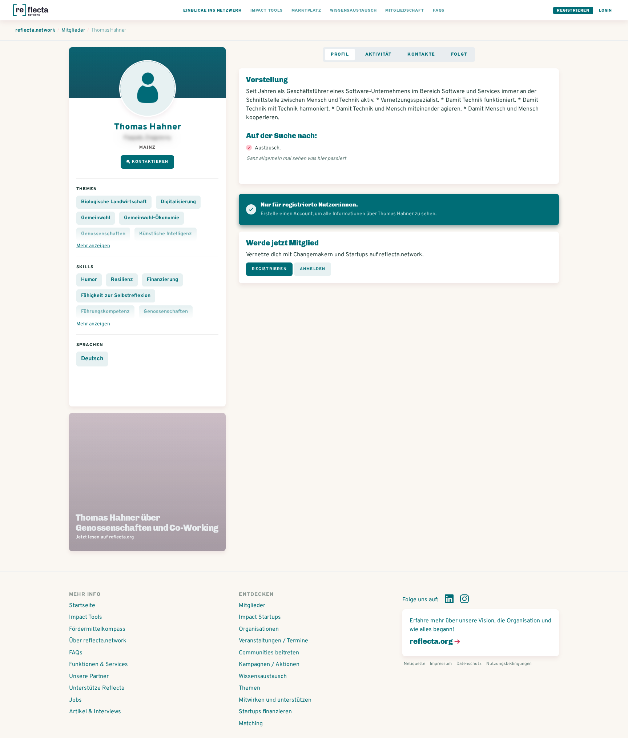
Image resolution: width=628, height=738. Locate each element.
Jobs (75, 700)
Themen (249, 688)
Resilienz (122, 280)
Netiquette (414, 664)
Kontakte (421, 54)
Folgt (459, 54)
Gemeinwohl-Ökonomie (151, 218)
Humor (89, 280)
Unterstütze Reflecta (96, 688)
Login (605, 10)
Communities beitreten (269, 653)
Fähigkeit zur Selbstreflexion (115, 296)
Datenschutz (469, 664)
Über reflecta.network (97, 641)
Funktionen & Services (98, 664)
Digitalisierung (178, 202)
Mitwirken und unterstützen (275, 700)
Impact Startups (260, 617)
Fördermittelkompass (97, 629)
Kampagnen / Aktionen (269, 664)
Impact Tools (85, 617)
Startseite (82, 605)
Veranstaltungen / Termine (273, 641)
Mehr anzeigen (93, 246)
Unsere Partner (89, 676)
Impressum (441, 664)
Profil (340, 54)
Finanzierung (162, 280)
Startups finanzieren (265, 711)
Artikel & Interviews (95, 711)
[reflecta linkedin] (449, 600)
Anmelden (313, 269)
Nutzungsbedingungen (509, 664)
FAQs (75, 653)
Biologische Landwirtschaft (114, 202)
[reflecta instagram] (464, 600)
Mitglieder (252, 605)
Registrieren (573, 10)
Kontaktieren (150, 161)
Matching (251, 723)
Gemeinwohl (95, 218)
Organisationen (259, 629)
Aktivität (378, 54)
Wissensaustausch (263, 676)
